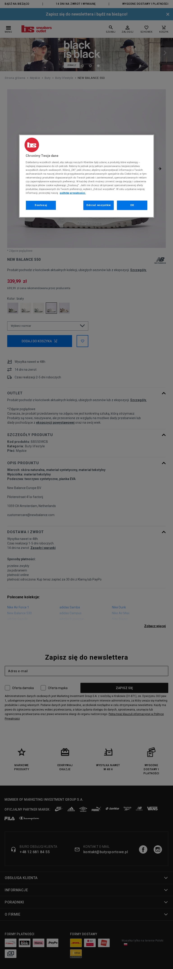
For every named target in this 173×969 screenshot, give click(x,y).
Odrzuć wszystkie (98, 205)
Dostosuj (41, 205)
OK (132, 205)
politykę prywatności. (73, 192)
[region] (86, 176)
